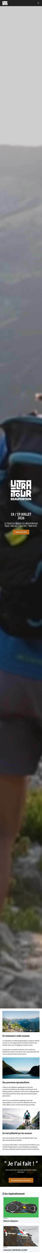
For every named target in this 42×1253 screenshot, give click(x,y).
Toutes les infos (21, 532)
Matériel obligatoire (10, 1221)
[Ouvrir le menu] (38, 3)
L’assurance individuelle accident (15, 1250)
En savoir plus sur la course (21, 1180)
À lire (5, 1218)
